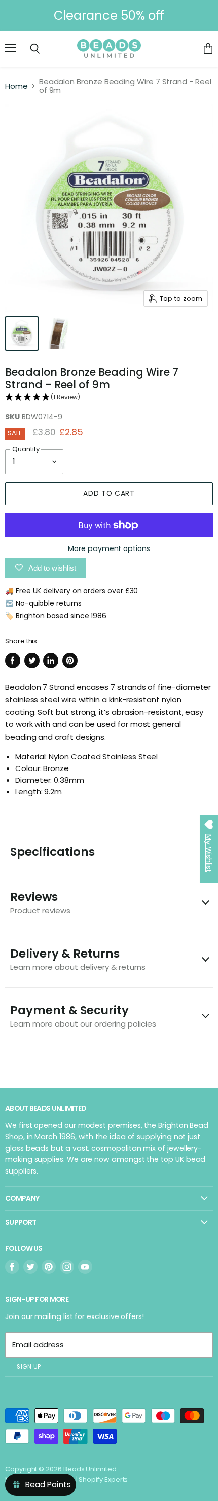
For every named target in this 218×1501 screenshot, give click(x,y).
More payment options (109, 548)
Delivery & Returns (78, 958)
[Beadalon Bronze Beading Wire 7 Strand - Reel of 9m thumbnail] (22, 333)
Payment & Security (83, 1015)
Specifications (52, 852)
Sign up (29, 1367)
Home (16, 86)
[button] (109, 397)
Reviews (40, 902)
